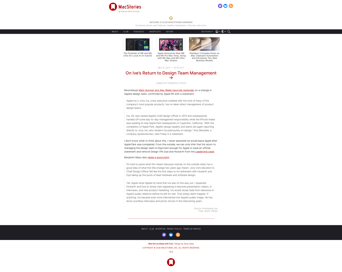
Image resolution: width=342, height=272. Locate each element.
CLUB (125, 31)
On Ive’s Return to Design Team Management (171, 73)
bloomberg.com (210, 208)
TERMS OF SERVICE (192, 229)
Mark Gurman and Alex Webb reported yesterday (166, 90)
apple (207, 210)
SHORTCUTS (155, 32)
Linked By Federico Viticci (171, 83)
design (214, 210)
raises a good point (158, 157)
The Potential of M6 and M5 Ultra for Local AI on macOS (137, 54)
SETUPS (169, 32)
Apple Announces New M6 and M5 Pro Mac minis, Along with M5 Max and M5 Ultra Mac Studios (171, 57)
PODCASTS (139, 32)
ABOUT (115, 32)
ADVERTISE (160, 229)
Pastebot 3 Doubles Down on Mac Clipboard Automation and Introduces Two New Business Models (204, 57)
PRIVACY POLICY (174, 229)
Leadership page (204, 151)
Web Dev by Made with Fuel (160, 244)
